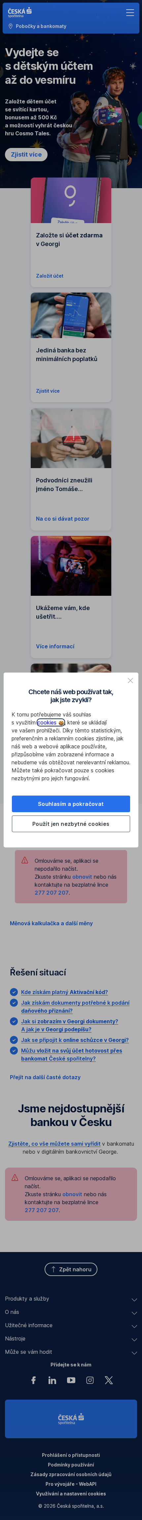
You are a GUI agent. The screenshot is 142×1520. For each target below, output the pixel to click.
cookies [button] (47, 722)
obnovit (82, 876)
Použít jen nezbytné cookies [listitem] (71, 824)
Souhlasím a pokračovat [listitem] (71, 804)
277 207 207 (52, 892)
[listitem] (130, 680)
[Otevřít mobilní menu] (130, 13)
